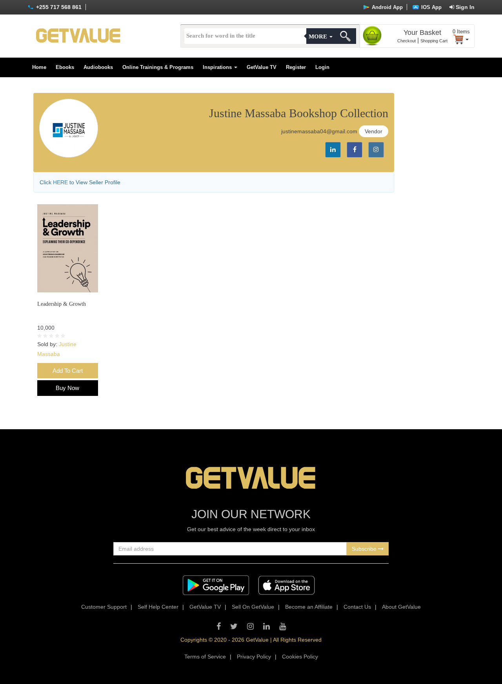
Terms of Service (205, 656)
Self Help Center (158, 607)
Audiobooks (98, 67)
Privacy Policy (254, 656)
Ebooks (65, 67)
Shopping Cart (433, 40)
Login (322, 67)
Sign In (464, 7)
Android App (386, 7)
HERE (60, 182)
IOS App (431, 7)
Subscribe (365, 549)
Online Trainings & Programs (157, 67)
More (319, 36)
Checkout (406, 40)
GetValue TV (261, 67)
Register (296, 67)
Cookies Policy (300, 656)
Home (39, 67)
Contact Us (357, 607)
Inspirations (218, 67)
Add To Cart (68, 370)
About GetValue (401, 607)
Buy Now (67, 388)
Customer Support (104, 607)
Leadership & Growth (61, 304)
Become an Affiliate (309, 607)
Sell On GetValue (253, 607)
